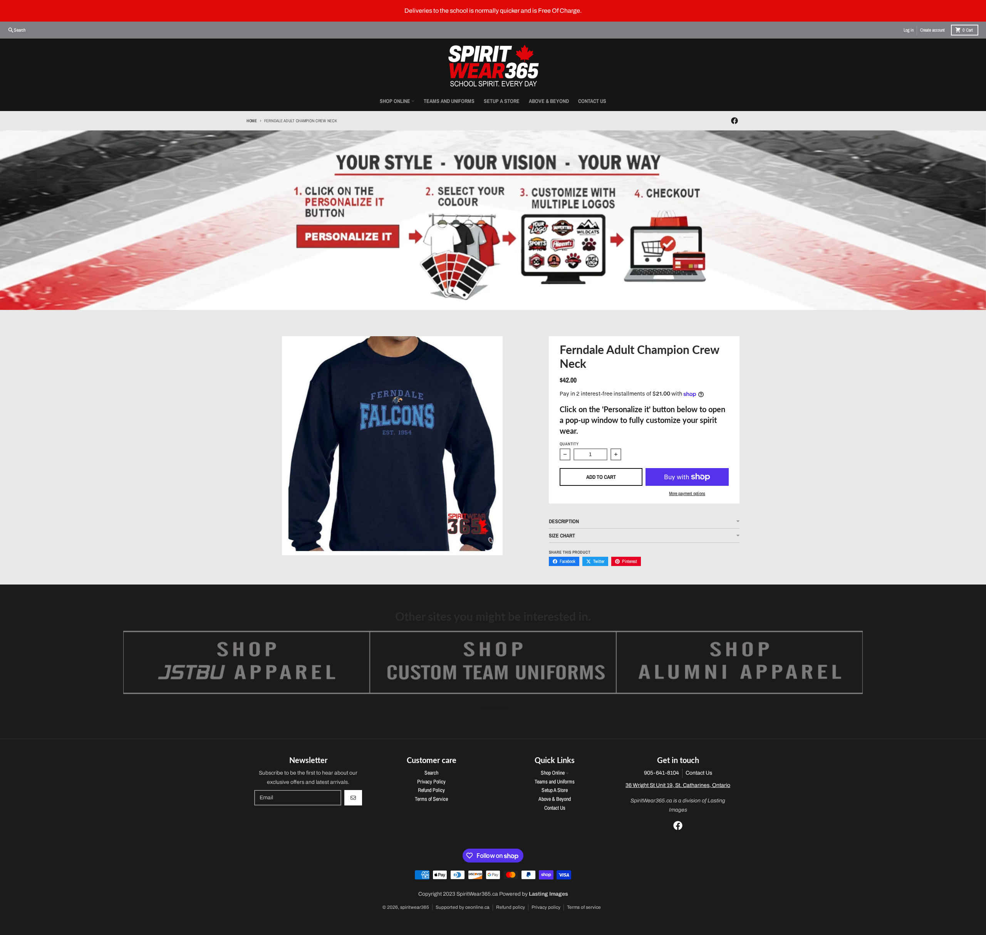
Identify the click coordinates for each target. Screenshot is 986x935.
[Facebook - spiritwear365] (734, 121)
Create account (932, 30)
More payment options (687, 493)
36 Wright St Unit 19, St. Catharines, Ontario (677, 785)
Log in (909, 30)
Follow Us (493, 707)
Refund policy (510, 907)
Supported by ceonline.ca (463, 907)
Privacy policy (546, 907)
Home (251, 120)
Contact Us (699, 773)
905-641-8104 (661, 773)
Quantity (569, 443)
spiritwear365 (414, 907)
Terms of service (584, 907)
